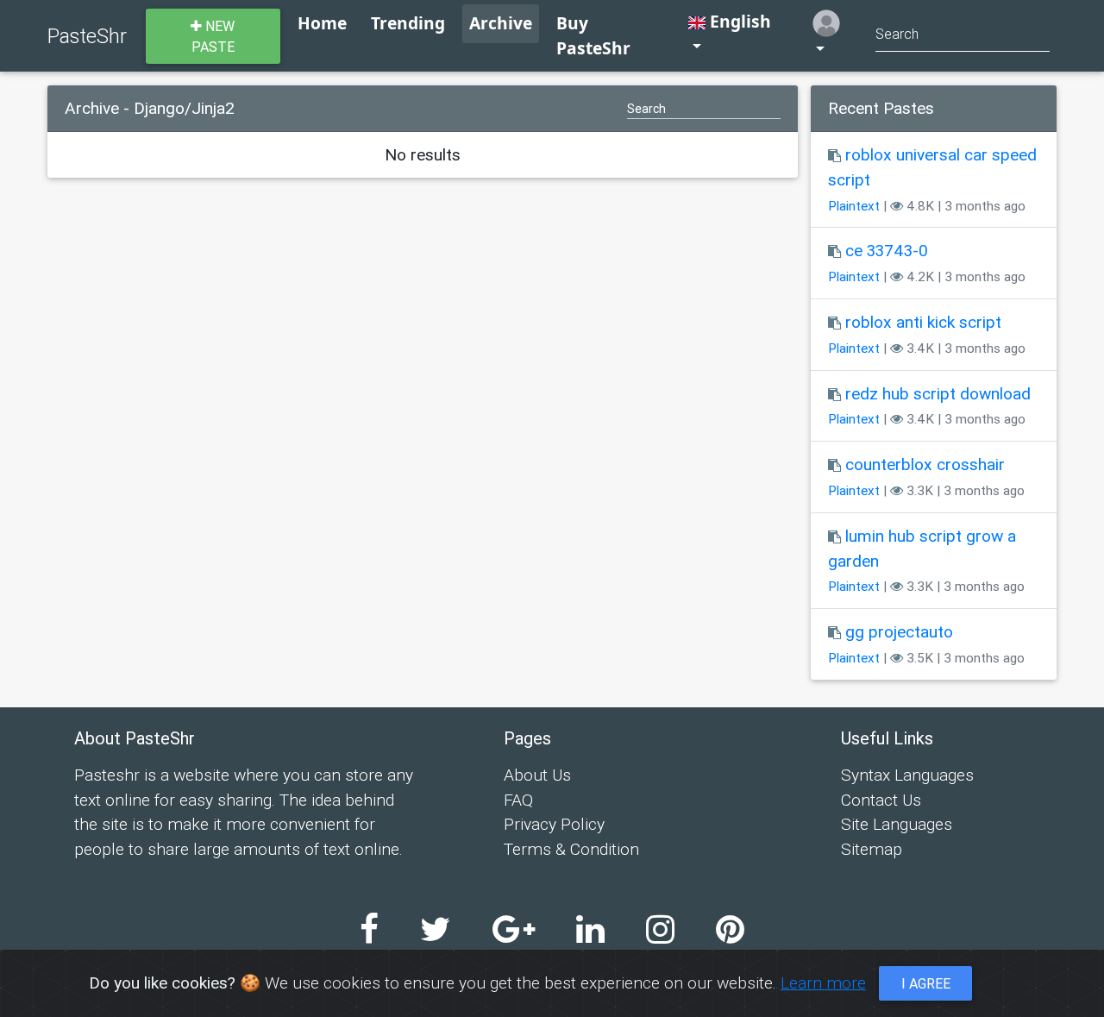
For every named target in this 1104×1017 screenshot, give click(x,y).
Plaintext (854, 206)
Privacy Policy (554, 823)
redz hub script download (938, 393)
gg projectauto (899, 631)
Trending (408, 23)
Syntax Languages (907, 774)
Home (322, 23)
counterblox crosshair (925, 464)
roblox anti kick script (923, 321)
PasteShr (87, 35)
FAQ (518, 799)
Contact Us (881, 799)
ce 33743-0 (886, 250)
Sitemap (871, 848)
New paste (213, 36)
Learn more (823, 982)
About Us (537, 774)
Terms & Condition (571, 848)
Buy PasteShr (593, 35)
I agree (925, 983)
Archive (500, 23)
